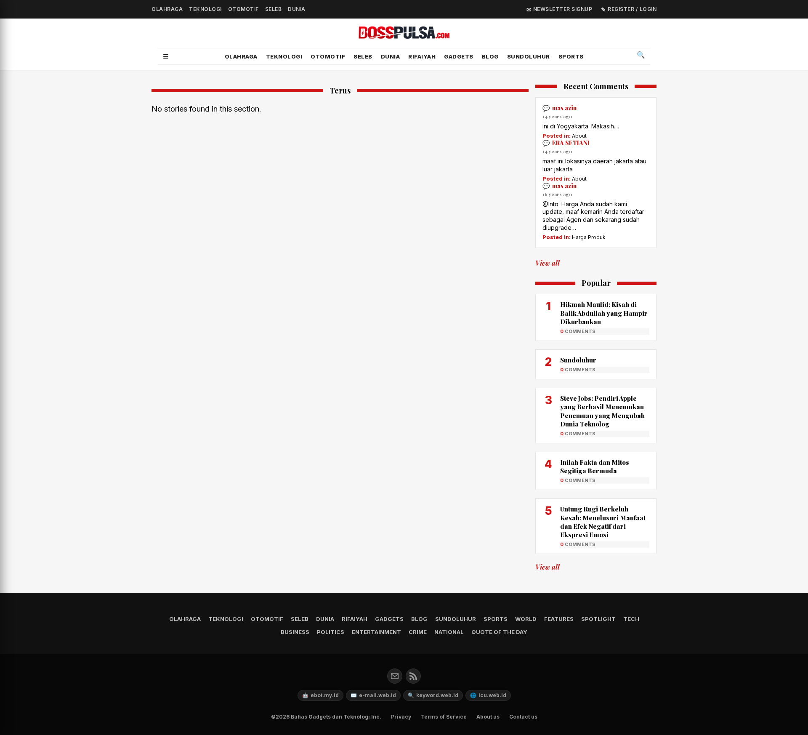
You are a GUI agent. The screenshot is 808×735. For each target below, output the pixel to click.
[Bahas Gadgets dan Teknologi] (404, 34)
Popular (596, 283)
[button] (165, 56)
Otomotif (243, 9)
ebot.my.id (320, 695)
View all (547, 262)
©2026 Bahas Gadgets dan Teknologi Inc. (326, 717)
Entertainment (376, 631)
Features (559, 618)
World (526, 618)
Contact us (523, 717)
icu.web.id (488, 695)
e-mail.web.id (373, 695)
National (449, 631)
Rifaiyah (422, 56)
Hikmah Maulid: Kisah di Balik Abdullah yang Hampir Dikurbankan (604, 313)
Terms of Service (444, 717)
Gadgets (458, 56)
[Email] (394, 676)
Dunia (297, 9)
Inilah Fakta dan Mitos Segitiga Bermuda (594, 466)
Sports (571, 56)
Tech (631, 618)
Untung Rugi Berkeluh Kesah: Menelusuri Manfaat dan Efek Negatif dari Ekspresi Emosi (603, 522)
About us (488, 717)
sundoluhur (528, 56)
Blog (490, 56)
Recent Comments (595, 86)
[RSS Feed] (413, 676)
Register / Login (631, 9)
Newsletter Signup (562, 9)
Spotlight (598, 618)
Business (295, 631)
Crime (418, 631)
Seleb (273, 9)
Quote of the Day (499, 631)
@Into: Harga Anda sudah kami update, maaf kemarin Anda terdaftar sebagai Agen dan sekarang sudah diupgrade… (593, 216)
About (579, 136)
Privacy (401, 717)
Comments (577, 331)
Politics (330, 631)
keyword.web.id (433, 695)
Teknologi (205, 9)
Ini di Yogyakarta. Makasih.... (580, 126)
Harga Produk (589, 237)
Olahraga (167, 9)
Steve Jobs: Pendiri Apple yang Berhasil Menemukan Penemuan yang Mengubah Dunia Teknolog (602, 411)
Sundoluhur (578, 360)
